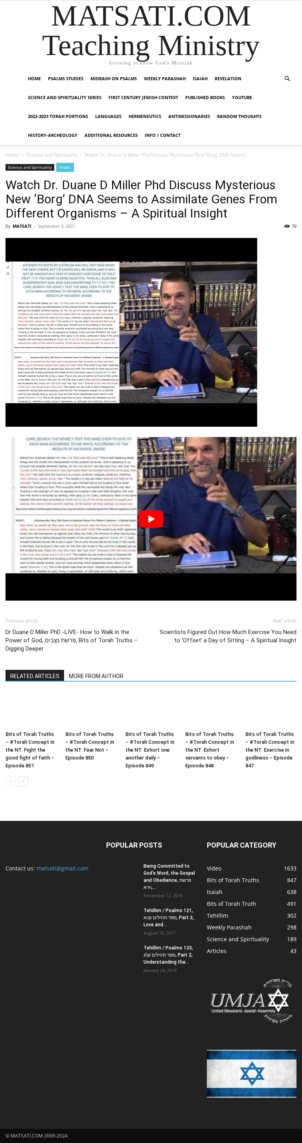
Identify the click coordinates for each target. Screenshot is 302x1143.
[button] (287, 79)
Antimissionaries (189, 116)
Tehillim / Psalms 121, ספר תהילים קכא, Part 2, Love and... (169, 917)
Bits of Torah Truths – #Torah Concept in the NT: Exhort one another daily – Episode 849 (149, 750)
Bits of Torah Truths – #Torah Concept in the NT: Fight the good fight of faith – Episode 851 (30, 750)
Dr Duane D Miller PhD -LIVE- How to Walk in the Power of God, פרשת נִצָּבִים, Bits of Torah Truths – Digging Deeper (72, 640)
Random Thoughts (239, 116)
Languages (108, 116)
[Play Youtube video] (151, 519)
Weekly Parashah (165, 78)
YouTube (242, 97)
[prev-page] (10, 781)
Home (34, 78)
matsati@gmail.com (62, 868)
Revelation (228, 78)
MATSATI (22, 226)
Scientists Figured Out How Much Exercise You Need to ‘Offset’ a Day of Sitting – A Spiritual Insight (228, 636)
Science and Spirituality (51, 154)
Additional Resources (111, 135)
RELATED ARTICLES (34, 676)
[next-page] (23, 781)
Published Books (205, 97)
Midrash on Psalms (113, 78)
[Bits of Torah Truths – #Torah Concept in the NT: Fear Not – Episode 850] (90, 710)
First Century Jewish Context (143, 97)
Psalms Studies (65, 78)
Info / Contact (162, 135)
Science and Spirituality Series (64, 97)
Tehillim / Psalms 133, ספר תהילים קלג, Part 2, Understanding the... (168, 955)
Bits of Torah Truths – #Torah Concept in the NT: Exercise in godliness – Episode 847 (269, 750)
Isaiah (200, 78)
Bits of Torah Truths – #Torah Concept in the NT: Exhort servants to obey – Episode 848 (209, 750)
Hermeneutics (145, 116)
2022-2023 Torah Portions (58, 116)
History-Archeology (52, 135)
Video (65, 167)
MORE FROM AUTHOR (96, 676)
